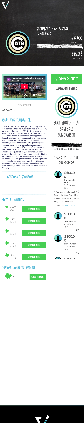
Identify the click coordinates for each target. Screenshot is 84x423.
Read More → (70, 205)
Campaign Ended (67, 78)
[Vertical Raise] (5, 5)
